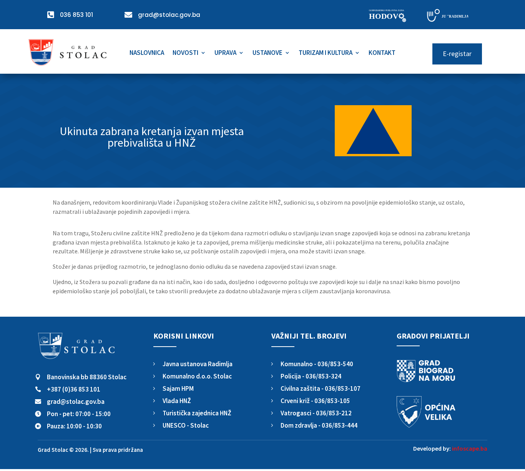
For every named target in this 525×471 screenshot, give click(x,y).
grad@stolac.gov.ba (76, 401)
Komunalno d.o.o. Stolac (197, 376)
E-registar (457, 53)
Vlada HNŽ (177, 401)
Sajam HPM (178, 388)
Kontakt (382, 53)
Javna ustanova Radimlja (198, 364)
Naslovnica (147, 53)
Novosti (185, 53)
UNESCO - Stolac (186, 425)
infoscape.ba (469, 448)
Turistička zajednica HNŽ (197, 413)
